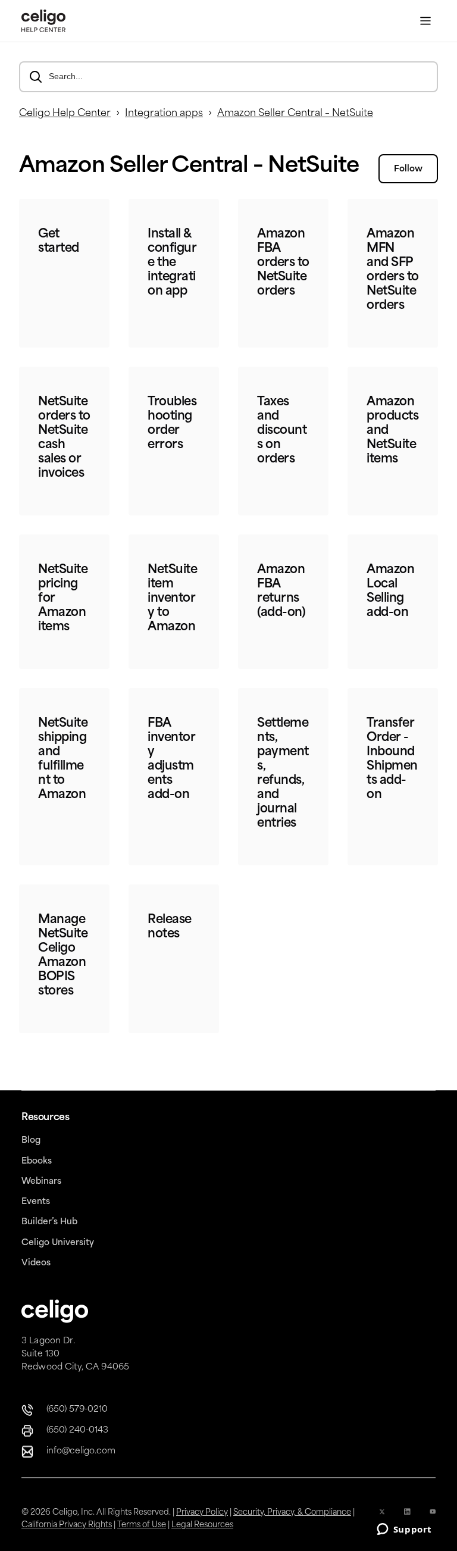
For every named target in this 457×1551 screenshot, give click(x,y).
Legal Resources (202, 1525)
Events (35, 1201)
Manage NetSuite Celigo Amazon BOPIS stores (62, 955)
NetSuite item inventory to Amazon (172, 598)
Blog (30, 1140)
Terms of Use (141, 1525)
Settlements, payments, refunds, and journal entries (283, 774)
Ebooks (36, 1161)
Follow (408, 169)
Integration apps (164, 113)
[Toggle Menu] (425, 21)
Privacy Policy (202, 1512)
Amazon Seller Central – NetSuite (295, 113)
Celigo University (57, 1243)
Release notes (170, 927)
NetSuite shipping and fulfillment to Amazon (62, 759)
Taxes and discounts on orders (281, 430)
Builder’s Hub (49, 1222)
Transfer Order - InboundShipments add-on (392, 759)
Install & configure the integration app (172, 263)
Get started (58, 242)
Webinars (41, 1181)
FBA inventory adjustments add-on (171, 759)
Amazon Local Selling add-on (390, 591)
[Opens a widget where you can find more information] (404, 1530)
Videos (36, 1263)
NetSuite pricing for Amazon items (62, 598)
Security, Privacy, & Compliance (292, 1512)
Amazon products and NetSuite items (392, 430)
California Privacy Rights (66, 1525)
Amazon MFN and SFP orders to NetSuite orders (393, 270)
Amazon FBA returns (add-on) (281, 591)
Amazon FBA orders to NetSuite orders (283, 263)
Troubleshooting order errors (172, 423)
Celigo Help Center (65, 113)
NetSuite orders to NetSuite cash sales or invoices (64, 438)
